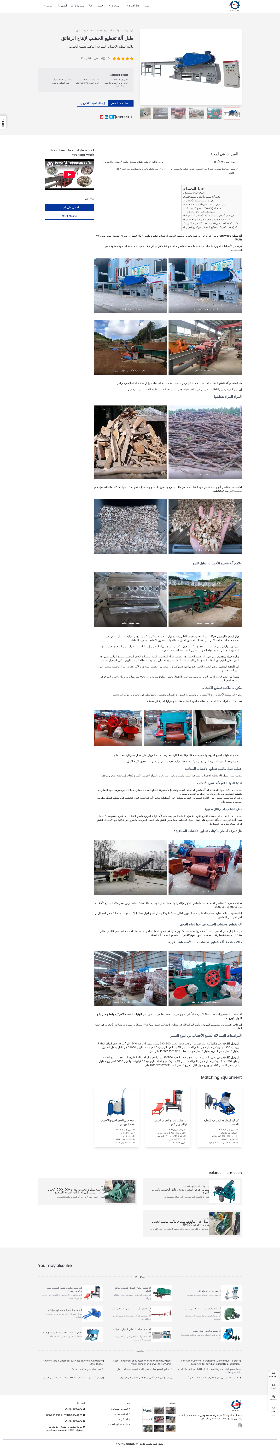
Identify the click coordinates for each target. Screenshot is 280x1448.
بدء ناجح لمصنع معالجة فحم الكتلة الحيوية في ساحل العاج (144, 1369)
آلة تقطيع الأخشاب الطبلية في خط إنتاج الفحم (208, 219)
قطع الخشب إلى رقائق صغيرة (202, 211)
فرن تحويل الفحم (192, 935)
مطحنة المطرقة (223, 935)
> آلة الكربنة (124, 1419)
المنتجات (119, 30)
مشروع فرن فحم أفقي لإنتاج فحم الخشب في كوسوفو (145, 1377)
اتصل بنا (62, 5)
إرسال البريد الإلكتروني (92, 103)
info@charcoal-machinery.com (64, 1414)
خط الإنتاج (134, 5)
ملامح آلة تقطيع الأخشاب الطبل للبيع (203, 196)
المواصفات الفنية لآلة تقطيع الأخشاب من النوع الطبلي (211, 227)
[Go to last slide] (145, 113)
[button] (232, 113)
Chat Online (69, 216)
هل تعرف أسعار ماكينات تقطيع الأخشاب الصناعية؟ (210, 215)
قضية (100, 5)
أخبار (90, 5)
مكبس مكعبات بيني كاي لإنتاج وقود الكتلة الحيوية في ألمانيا (212, 1377)
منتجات (115, 5)
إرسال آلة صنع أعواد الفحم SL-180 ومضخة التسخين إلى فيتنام (73, 1377)
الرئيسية (130, 30)
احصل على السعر (120, 103)
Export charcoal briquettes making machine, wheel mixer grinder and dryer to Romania (142, 1362)
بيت (147, 5)
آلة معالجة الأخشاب (191, 1186)
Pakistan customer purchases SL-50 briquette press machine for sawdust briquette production (210, 1362)
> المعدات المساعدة (120, 1408)
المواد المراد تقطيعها (194, 192)
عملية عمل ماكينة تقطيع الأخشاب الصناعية (206, 204)
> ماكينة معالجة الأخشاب (118, 1424)
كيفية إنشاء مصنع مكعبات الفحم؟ (87, 1369)
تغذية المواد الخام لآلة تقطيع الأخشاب (204, 208)
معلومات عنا (77, 5)
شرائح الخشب (220, 491)
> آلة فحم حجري (122, 1414)
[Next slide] (236, 113)
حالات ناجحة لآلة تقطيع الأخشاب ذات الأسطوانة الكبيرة (211, 223)
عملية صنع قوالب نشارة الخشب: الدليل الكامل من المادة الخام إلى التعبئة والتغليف (208, 1371)
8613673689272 (73, 1408)
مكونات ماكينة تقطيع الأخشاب (200, 200)
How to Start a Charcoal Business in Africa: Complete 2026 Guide (73, 1362)
